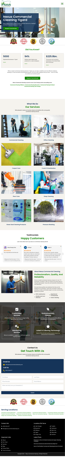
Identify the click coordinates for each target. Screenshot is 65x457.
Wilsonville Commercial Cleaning (56, 414)
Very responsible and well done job (11, 252)
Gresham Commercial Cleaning (25, 415)
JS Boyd (29, 247)
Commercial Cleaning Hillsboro (24, 412)
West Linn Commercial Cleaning (40, 414)
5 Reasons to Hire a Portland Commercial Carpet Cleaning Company (47, 440)
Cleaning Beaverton (32, 85)
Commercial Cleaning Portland (47, 85)
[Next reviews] (63, 254)
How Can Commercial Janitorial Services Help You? (45, 443)
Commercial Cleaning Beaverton (8, 412)
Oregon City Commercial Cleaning (8, 415)
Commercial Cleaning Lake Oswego (32, 86)
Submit (32, 392)
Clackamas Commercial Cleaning (23, 414)
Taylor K (49, 247)
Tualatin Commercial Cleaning (8, 414)
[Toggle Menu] (62, 3)
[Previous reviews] (2, 254)
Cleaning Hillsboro (17, 85)
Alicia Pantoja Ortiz (11, 247)
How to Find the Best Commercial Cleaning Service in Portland (48, 446)
